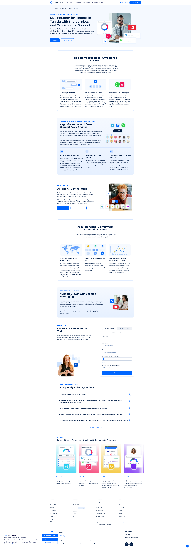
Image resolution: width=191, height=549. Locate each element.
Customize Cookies (49, 542)
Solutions (77, 2)
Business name (106, 350)
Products (69, 2)
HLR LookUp (53, 516)
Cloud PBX (53, 504)
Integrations (63, 208)
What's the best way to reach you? (111, 356)
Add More (104, 362)
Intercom (121, 519)
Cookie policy (13, 543)
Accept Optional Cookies (49, 535)
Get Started (135, 2)
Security (98, 519)
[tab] (109, 328)
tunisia (71, 8)
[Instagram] (60, 536)
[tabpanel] (117, 355)
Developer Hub (100, 516)
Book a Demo (124, 2)
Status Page (99, 510)
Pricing (101, 2)
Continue (117, 373)
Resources (86, 2)
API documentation (78, 208)
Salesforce (122, 516)
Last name (105, 343)
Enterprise (95, 2)
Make (120, 513)
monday (121, 502)
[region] (30, 539)
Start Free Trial (67, 40)
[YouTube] (64, 536)
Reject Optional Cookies (49, 539)
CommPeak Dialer (55, 502)
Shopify (121, 504)
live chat (80, 337)
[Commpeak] (56, 2)
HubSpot (121, 507)
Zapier (121, 510)
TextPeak (52, 507)
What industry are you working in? (111, 365)
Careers (78, 508)
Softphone (53, 519)
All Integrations (123, 522)
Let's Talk (55, 40)
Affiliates (75, 513)
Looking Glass (100, 504)
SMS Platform (63, 8)
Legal (97, 521)
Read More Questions (95, 427)
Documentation (100, 513)
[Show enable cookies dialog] (187, 546)
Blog (74, 516)
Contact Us (76, 504)
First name (105, 336)
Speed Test (99, 507)
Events (75, 511)
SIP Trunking (53, 513)
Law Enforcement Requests (103, 524)
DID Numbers (53, 510)
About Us (75, 502)
